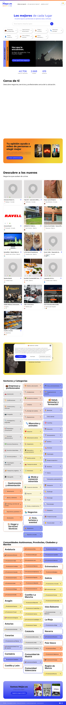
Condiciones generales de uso (45, 359)
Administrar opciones (45, 356)
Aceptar (21, 356)
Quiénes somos (40, 703)
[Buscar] (51, 23)
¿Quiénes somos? (44, 4)
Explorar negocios (13, 61)
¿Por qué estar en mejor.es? (33, 4)
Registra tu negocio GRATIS (19, 693)
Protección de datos (21, 703)
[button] (50, 345)
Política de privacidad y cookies (21, 359)
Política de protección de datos (33, 359)
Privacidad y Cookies (11, 703)
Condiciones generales (31, 703)
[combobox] (31, 23)
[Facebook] (60, 703)
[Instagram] (62, 703)
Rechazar (32, 356)
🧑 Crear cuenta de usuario (14, 157)
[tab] (30, 54)
